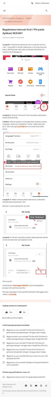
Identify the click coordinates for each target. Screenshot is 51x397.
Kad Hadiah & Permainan (13, 21)
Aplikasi (29, 18)
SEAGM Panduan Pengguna (13, 18)
